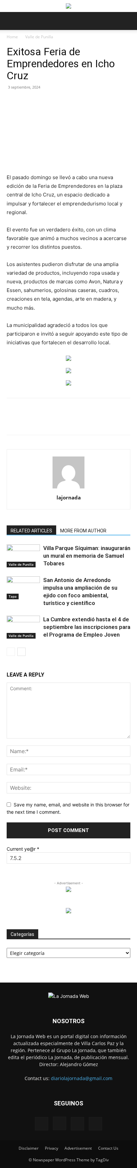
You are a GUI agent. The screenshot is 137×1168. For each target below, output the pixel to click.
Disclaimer (29, 1148)
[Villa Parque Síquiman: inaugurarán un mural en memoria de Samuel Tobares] (23, 555)
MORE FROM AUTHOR (83, 530)
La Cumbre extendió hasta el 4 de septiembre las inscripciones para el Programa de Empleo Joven (86, 627)
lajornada (69, 497)
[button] (11, 21)
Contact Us (108, 1148)
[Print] (95, 421)
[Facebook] (34, 421)
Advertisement (78, 1148)
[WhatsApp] (64, 421)
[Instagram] (59, 1123)
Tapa (13, 596)
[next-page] (21, 652)
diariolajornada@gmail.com (81, 1078)
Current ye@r (23, 849)
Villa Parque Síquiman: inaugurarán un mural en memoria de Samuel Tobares (86, 556)
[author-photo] (68, 488)
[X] (49, 421)
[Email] (80, 421)
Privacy (51, 1148)
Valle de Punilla (39, 37)
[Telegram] (110, 421)
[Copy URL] (126, 421)
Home (12, 37)
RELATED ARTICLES (31, 530)
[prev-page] (11, 652)
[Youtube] (95, 1123)
